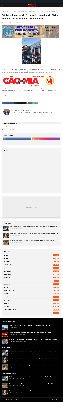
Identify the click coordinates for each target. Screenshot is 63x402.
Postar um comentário (8, 129)
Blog (21, 399)
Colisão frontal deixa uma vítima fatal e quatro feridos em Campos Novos (29, 325)
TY (11, 399)
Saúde (30, 306)
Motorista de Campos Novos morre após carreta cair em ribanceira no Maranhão (32, 240)
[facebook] (17, 139)
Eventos (30, 284)
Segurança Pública (30, 309)
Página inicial (5, 11)
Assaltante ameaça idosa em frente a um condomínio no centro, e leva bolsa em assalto (33, 339)
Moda (30, 293)
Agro (30, 255)
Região (30, 303)
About (53, 399)
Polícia (30, 297)
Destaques (11, 11)
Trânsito (30, 313)
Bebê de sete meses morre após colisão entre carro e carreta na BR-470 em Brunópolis (34, 226)
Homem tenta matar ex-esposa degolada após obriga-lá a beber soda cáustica (30, 332)
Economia (30, 268)
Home (48, 399)
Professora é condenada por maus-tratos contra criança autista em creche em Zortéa (34, 233)
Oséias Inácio (6, 22)
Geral (30, 287)
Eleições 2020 (30, 274)
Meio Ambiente (30, 290)
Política (30, 300)
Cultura (30, 261)
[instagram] (46, 139)
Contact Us (58, 399)
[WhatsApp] (17, 142)
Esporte (30, 277)
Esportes (30, 281)
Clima (30, 258)
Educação (30, 271)
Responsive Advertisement (31, 207)
